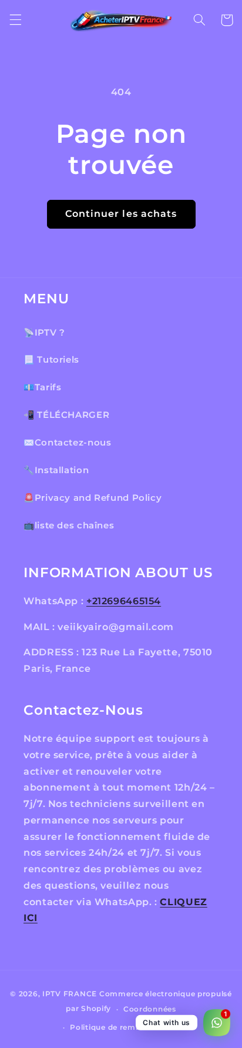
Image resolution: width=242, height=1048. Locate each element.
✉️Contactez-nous (67, 442)
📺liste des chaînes (68, 525)
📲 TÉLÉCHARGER (66, 415)
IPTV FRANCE (69, 994)
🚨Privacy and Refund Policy (92, 498)
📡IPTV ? (44, 332)
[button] (15, 20)
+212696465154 (123, 601)
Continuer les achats (121, 213)
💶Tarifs (42, 387)
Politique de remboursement (127, 1027)
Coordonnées (149, 1009)
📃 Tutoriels (51, 359)
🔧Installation (56, 470)
